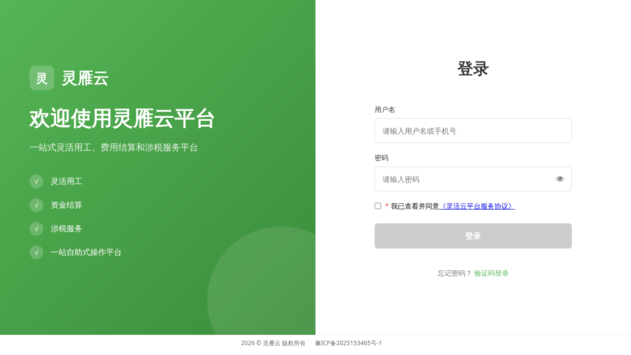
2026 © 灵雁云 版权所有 (273, 343)
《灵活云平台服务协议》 (477, 206)
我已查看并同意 (450, 206)
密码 (381, 157)
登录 (473, 235)
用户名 (385, 109)
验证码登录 (491, 273)
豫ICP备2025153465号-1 (348, 343)
